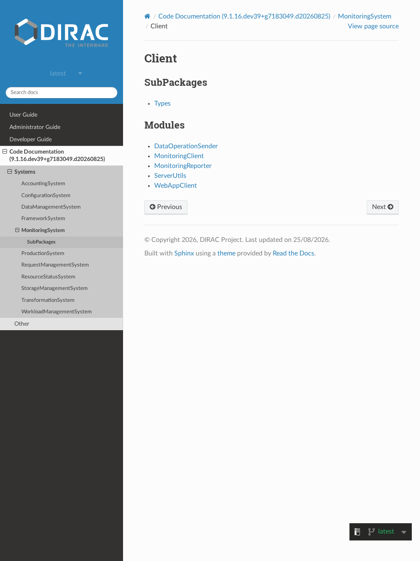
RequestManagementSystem (55, 265)
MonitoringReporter (183, 166)
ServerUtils (170, 175)
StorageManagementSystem (54, 288)
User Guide (23, 115)
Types (162, 103)
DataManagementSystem (51, 207)
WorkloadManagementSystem (56, 312)
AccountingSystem (43, 183)
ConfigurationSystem (46, 195)
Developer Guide (30, 139)
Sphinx (184, 253)
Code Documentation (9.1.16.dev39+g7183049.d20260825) (57, 155)
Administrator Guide (34, 127)
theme (226, 253)
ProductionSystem (42, 253)
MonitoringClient (179, 156)
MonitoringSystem (43, 230)
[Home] (147, 16)
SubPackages (41, 242)
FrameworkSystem (43, 218)
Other (21, 324)
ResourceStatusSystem (48, 277)
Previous (168, 207)
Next (380, 207)
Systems (24, 172)
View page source (373, 26)
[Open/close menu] (4, 152)
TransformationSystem (48, 300)
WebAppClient (175, 185)
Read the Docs (293, 253)
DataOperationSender (186, 146)
